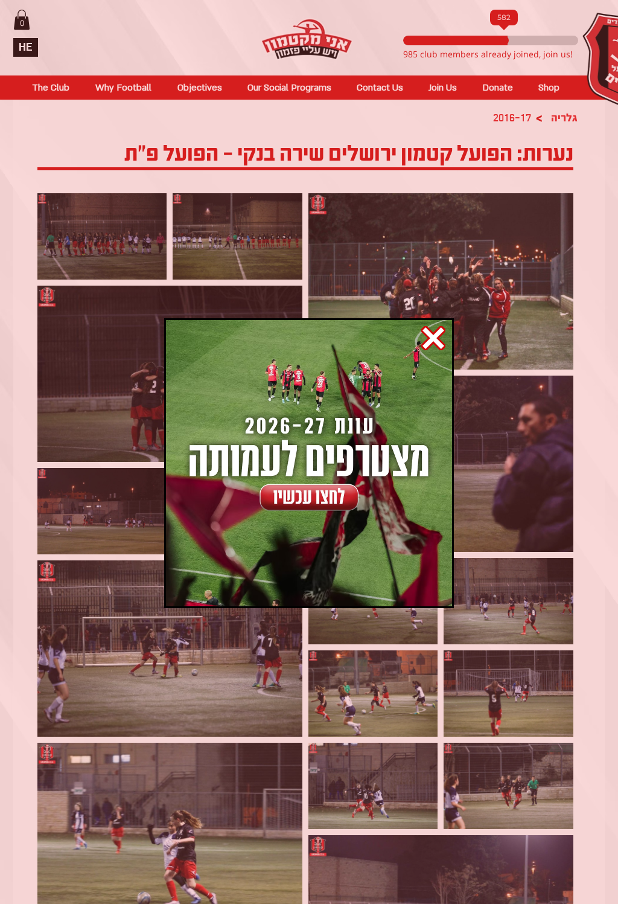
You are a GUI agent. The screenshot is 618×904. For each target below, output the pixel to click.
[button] (433, 338)
